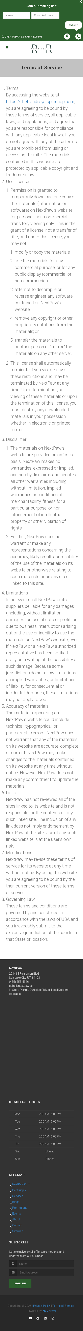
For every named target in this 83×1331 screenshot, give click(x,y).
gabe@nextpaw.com (22, 985)
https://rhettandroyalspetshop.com (40, 101)
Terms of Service (63, 1305)
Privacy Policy (42, 1305)
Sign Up (20, 1283)
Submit (73, 25)
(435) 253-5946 (19, 981)
